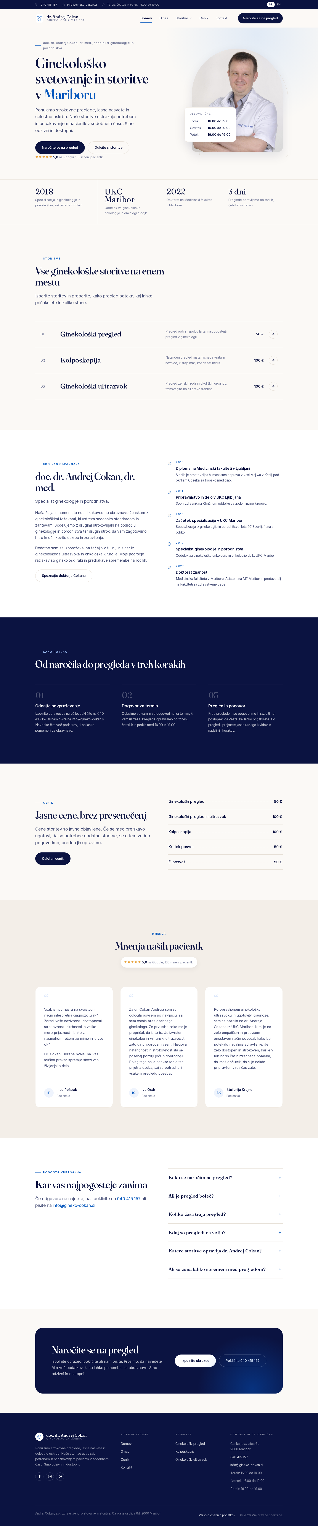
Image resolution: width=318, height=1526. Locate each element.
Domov (146, 18)
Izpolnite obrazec (195, 1361)
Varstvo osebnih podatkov (217, 1515)
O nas (163, 18)
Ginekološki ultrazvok (191, 1459)
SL (271, 4)
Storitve (182, 18)
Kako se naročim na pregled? (200, 1177)
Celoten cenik (53, 859)
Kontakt (221, 18)
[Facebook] (39, 1476)
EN (279, 4)
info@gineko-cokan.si (82, 4)
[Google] (60, 1476)
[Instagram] (50, 1476)
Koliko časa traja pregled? (197, 1214)
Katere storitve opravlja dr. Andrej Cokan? (215, 1250)
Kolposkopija (184, 1451)
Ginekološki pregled (190, 1444)
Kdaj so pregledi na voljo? (197, 1232)
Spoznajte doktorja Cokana (64, 576)
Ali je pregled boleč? (191, 1196)
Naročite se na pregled (260, 18)
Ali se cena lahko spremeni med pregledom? (217, 1269)
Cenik (203, 18)
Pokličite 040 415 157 (243, 1361)
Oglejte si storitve (108, 147)
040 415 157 (49, 4)
